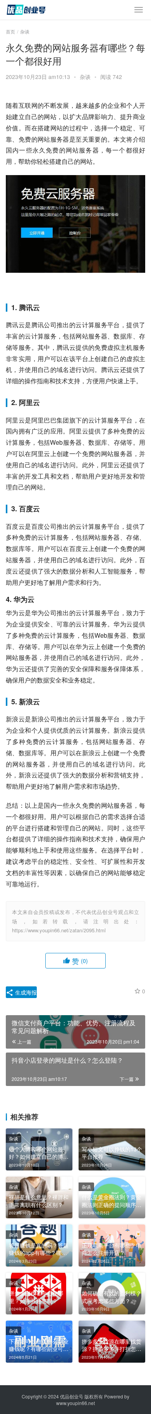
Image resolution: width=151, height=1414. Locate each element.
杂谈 (85, 77)
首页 (10, 31)
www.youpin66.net (75, 1403)
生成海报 (25, 992)
